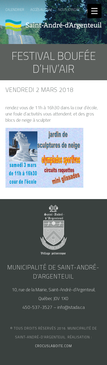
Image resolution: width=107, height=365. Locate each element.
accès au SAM (41, 9)
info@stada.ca (71, 307)
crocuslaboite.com (53, 345)
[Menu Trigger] (94, 11)
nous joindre (69, 9)
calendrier (14, 9)
